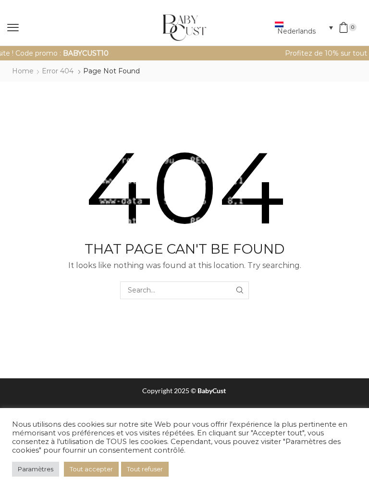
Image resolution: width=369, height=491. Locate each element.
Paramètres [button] (35, 469)
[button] (13, 28)
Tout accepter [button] (91, 469)
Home (23, 71)
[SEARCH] (240, 290)
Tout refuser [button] (145, 469)
